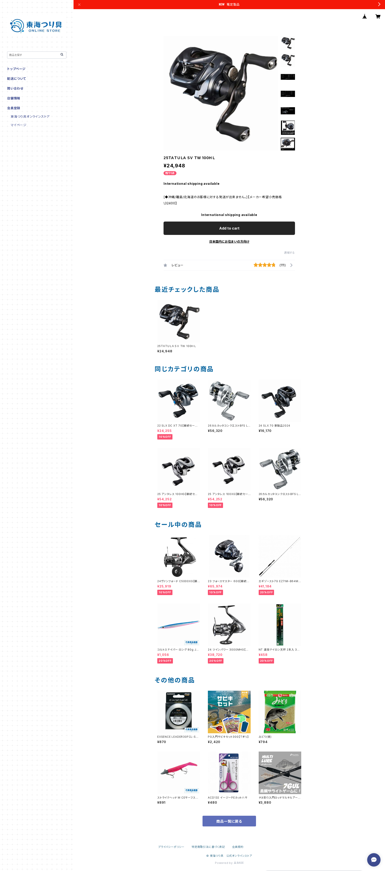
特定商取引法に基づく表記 (208, 846)
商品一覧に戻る (229, 821)
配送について (16, 78)
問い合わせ (15, 88)
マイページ (19, 125)
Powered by (224, 863)
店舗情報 (13, 98)
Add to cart (229, 228)
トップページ (16, 69)
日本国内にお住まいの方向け (229, 241)
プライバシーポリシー (171, 846)
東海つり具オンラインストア (30, 116)
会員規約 (238, 846)
